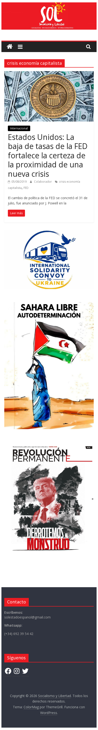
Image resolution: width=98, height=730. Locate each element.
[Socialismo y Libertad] (49, 5)
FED (26, 188)
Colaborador (43, 182)
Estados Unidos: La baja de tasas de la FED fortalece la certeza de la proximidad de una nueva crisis (48, 155)
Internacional (19, 128)
